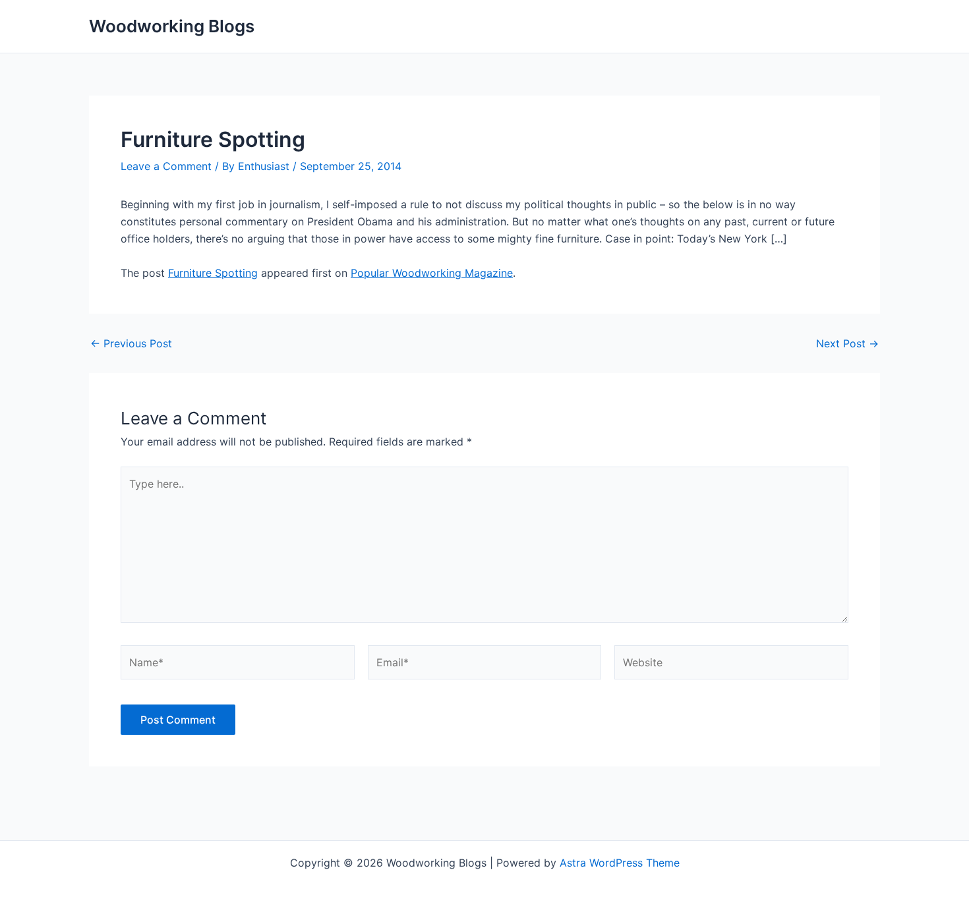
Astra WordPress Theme (620, 862)
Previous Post (131, 343)
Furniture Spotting (213, 272)
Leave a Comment (166, 166)
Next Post (847, 343)
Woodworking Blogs (171, 26)
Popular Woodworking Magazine (432, 272)
